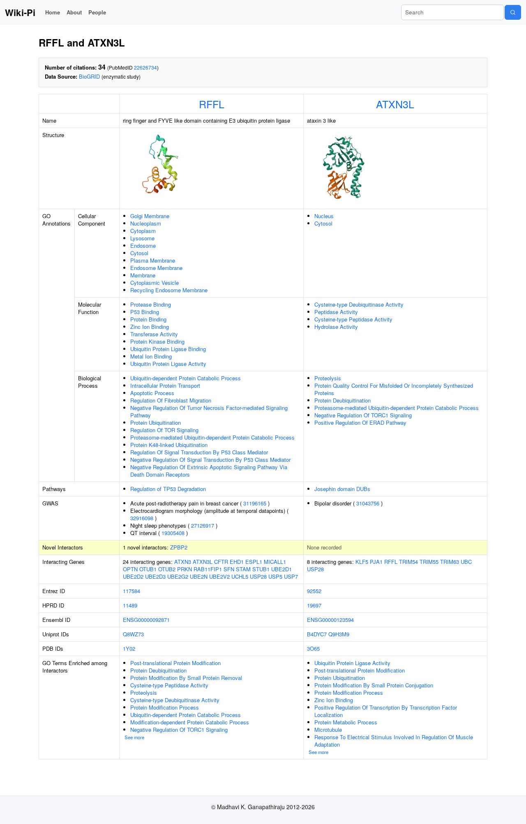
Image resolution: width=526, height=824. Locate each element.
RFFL (211, 103)
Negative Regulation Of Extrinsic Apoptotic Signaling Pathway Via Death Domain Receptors (208, 470)
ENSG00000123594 (330, 620)
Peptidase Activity (336, 312)
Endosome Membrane (156, 268)
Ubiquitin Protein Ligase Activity (168, 364)
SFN (229, 569)
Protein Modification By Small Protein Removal (186, 678)
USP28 (258, 576)
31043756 (367, 503)
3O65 (313, 648)
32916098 (141, 518)
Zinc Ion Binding (149, 327)
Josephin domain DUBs (342, 489)
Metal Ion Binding (151, 356)
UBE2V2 (219, 576)
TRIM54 (408, 562)
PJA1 (376, 562)
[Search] (513, 12)
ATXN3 (182, 562)
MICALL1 (275, 562)
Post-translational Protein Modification (175, 663)
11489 (130, 605)
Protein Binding (148, 319)
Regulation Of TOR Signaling (164, 430)
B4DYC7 (317, 634)
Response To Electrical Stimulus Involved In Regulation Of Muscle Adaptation (393, 740)
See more (134, 737)
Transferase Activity (154, 334)
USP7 (291, 576)
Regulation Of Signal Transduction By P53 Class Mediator (199, 452)
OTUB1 (148, 569)
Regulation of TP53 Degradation (168, 489)
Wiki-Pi (20, 12)
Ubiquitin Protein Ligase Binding (168, 349)
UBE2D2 (133, 576)
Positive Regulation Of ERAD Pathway (360, 422)
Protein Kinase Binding (157, 341)
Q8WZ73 (133, 634)
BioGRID (89, 76)
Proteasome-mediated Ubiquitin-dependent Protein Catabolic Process (212, 437)
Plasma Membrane (152, 260)
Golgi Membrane (149, 216)
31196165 (254, 503)
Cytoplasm (143, 231)
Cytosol (139, 253)
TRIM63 (449, 562)
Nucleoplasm (145, 223)
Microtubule (328, 729)
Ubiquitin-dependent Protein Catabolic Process (185, 378)
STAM (243, 569)
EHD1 (237, 562)
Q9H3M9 (338, 634)
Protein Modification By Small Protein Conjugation (373, 685)
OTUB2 (166, 569)
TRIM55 (429, 562)
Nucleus (324, 216)
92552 (314, 591)
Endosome (143, 245)
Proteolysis (327, 378)
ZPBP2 (178, 547)
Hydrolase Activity (336, 327)
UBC (466, 562)
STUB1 (261, 569)
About (74, 12)
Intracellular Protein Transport (165, 385)
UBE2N (199, 576)
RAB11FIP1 (208, 569)
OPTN (130, 569)
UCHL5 (239, 576)
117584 (131, 591)
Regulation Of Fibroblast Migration (170, 400)
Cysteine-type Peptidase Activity (353, 319)
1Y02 (129, 648)
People (97, 12)
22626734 (145, 67)
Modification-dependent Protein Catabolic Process (189, 722)
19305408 (173, 533)
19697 (314, 605)
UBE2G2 (177, 576)
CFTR (221, 562)
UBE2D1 (281, 569)
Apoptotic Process (152, 393)
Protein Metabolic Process (345, 722)
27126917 (202, 525)
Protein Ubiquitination (155, 422)
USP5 (275, 576)
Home (52, 12)
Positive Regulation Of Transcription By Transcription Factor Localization (385, 711)
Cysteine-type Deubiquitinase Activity (359, 304)
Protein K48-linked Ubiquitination (169, 445)
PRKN (184, 569)
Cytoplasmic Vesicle (154, 282)
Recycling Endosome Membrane (169, 290)
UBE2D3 (155, 576)
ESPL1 (253, 562)
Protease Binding (150, 304)
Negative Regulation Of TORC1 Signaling (363, 415)
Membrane (142, 275)
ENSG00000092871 (146, 620)
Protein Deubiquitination (342, 400)
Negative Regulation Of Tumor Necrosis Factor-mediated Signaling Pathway (209, 411)
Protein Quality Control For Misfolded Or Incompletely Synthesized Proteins (393, 389)
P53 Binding (144, 312)
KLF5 (361, 562)
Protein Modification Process (164, 707)
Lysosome (142, 238)
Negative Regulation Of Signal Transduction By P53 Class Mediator (210, 459)
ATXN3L (395, 103)
